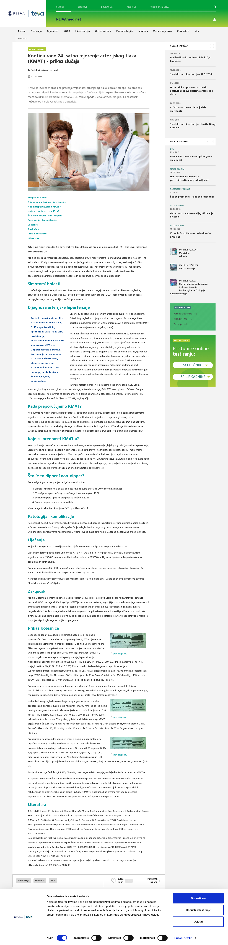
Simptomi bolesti (38, 197)
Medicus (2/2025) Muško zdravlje (188, 267)
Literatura (34, 238)
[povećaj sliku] (128, 640)
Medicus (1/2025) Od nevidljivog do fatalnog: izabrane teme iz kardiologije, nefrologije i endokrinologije (189, 287)
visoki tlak (40, 880)
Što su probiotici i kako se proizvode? (192, 196)
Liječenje (33, 224)
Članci (60, 7)
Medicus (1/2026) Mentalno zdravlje (188, 253)
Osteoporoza (177, 206)
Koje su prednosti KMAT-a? (43, 211)
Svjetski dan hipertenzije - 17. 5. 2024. (191, 74)
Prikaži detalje (183, 937)
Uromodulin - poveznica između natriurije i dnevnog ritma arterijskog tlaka (191, 91)
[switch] (96, 938)
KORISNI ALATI (182, 307)
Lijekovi (82, 7)
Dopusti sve (198, 898)
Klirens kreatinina (183, 313)
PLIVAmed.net (68, 19)
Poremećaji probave (180, 189)
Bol (172, 149)
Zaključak (33, 229)
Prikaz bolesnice (37, 233)
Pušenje (178, 324)
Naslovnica (22, 38)
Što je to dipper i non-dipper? (45, 215)
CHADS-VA (180, 319)
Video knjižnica (160, 7)
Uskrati (198, 921)
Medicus (131, 7)
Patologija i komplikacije (42, 220)
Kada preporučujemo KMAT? (44, 206)
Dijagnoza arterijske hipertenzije (47, 202)
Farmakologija (177, 169)
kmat (53, 880)
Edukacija (107, 7)
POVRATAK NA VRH (152, 880)
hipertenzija (23, 880)
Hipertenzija (36, 49)
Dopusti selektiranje (198, 909)
